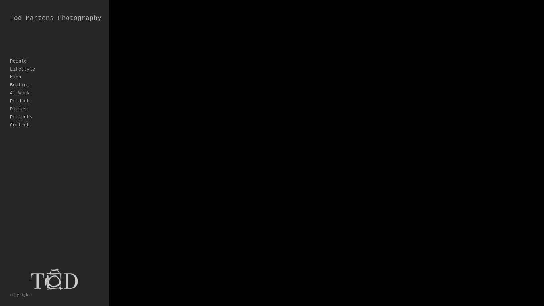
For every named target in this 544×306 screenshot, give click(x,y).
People (18, 61)
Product (19, 101)
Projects (21, 117)
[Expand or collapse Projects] (37, 117)
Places (18, 109)
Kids (15, 77)
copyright (20, 295)
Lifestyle (22, 69)
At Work (19, 93)
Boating (19, 85)
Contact (19, 125)
